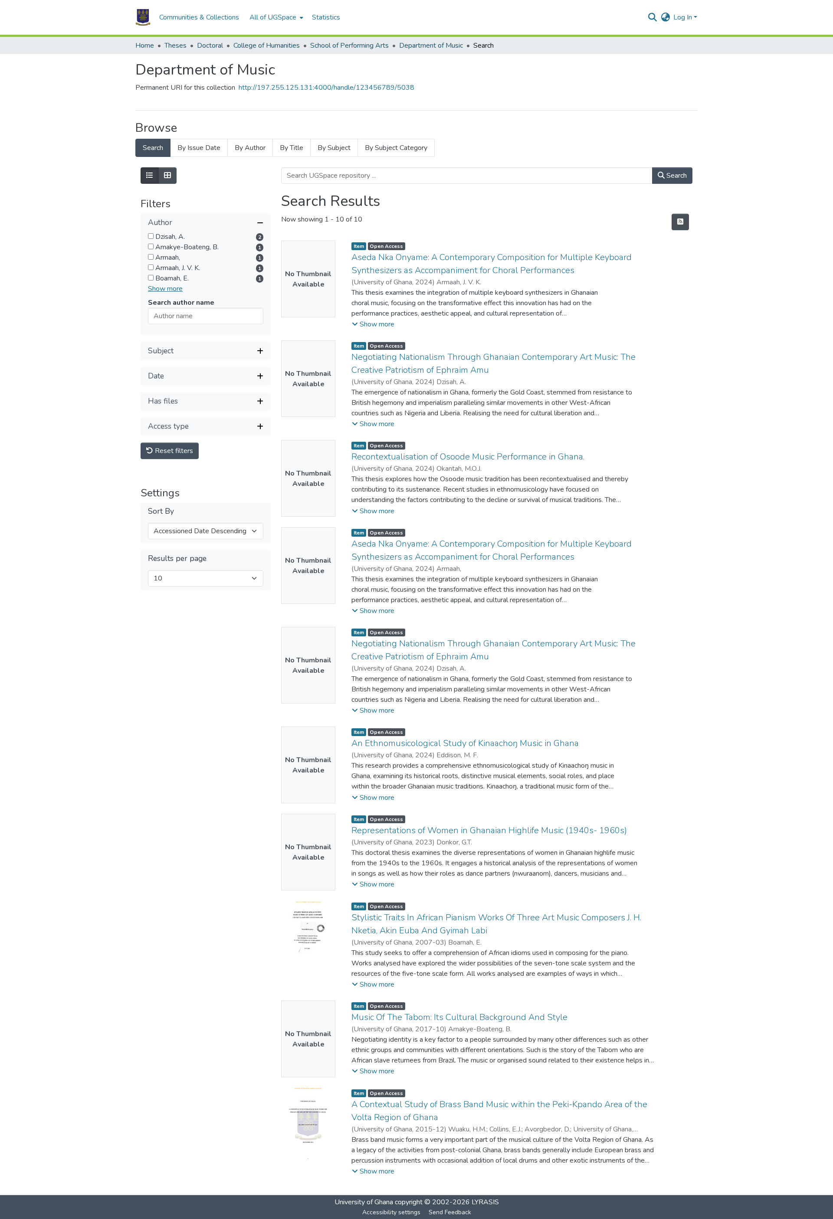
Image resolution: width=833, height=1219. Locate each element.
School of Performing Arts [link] (349, 45)
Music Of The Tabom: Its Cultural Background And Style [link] (459, 1017)
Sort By (161, 511)
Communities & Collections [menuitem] (199, 17)
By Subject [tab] (334, 148)
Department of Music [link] (431, 45)
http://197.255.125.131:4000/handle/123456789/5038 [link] (326, 87)
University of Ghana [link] (364, 1202)
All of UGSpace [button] (272, 17)
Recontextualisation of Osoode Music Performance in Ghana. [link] (467, 457)
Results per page (177, 558)
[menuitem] (275, 17)
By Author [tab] (250, 148)
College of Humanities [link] (266, 45)
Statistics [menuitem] (326, 17)
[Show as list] (150, 175)
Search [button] (676, 175)
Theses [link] (175, 45)
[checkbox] (151, 236)
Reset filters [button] (173, 451)
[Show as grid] (167, 175)
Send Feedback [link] (450, 1212)
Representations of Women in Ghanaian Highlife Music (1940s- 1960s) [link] (489, 830)
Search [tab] (153, 148)
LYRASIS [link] (485, 1202)
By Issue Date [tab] (198, 148)
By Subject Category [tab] (396, 148)
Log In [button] (683, 17)
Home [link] (144, 45)
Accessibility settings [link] (391, 1212)
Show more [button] (165, 288)
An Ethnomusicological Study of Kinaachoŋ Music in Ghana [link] (465, 743)
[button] (143, 17)
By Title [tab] (291, 148)
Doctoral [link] (210, 45)
